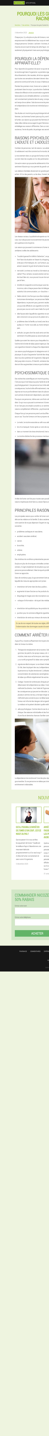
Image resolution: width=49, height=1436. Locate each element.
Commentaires (35, 951)
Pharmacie (23, 951)
